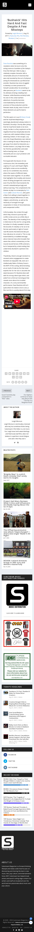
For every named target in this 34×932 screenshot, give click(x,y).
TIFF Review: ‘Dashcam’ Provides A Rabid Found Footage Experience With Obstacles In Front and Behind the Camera (17, 810)
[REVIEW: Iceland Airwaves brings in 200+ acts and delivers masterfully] (17, 549)
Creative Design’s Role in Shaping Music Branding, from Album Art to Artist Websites (19, 704)
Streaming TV (13, 743)
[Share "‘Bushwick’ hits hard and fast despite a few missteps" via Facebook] (6, 373)
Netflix (25, 741)
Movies (25, 731)
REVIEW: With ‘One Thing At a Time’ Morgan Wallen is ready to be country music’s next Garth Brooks (17, 781)
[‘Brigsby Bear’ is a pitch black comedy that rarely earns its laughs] (17, 463)
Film (18, 36)
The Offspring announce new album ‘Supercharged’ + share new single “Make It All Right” (17, 533)
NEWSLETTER (6, 927)
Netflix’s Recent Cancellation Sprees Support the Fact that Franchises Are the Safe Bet (19, 737)
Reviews (11, 38)
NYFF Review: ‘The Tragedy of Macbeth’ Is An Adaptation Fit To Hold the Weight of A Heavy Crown (17, 799)
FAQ (21, 927)
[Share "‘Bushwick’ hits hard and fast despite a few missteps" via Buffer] (28, 373)
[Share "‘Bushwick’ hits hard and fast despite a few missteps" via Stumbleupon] (13, 377)
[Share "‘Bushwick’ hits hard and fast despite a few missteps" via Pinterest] (20, 373)
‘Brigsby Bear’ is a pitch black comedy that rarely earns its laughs (15, 476)
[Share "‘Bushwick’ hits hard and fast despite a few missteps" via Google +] (13, 373)
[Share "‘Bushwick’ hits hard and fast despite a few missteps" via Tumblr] (17, 373)
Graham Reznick (16, 193)
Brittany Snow (25, 117)
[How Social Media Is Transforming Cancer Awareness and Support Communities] (6, 713)
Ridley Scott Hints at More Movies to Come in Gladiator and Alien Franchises (19, 727)
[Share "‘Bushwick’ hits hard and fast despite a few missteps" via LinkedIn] (24, 373)
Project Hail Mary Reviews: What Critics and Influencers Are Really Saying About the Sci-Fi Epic (17, 504)
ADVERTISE (15, 927)
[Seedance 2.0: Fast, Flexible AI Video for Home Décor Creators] (6, 692)
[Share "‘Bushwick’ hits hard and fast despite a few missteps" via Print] (20, 377)
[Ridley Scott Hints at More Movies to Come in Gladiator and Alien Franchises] (6, 726)
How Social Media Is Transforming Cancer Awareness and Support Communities (17, 715)
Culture (20, 697)
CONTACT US (28, 927)
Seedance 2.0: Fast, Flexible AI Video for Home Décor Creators (19, 693)
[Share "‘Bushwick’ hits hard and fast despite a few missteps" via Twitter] (10, 373)
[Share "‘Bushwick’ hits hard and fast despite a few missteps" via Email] (17, 377)
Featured (13, 36)
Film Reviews (24, 36)
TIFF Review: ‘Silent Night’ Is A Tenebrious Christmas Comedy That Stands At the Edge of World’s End (16, 821)
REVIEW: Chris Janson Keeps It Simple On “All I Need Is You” (16, 790)
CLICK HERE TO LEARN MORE (15, 613)
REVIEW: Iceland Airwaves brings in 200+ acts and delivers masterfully (15, 562)
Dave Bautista (8, 63)
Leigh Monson (17, 33)
